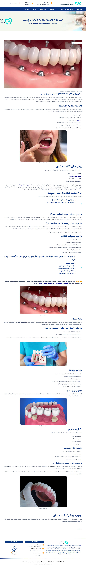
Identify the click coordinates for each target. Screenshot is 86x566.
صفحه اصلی (54, 23)
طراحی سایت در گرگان (48, 564)
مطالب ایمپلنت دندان (77, 43)
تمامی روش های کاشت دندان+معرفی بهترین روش (61, 93)
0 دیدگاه (62, 91)
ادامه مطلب (79, 529)
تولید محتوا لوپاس (69, 91)
